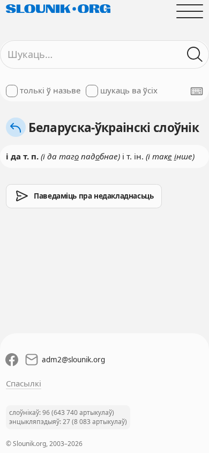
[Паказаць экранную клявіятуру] (196, 91)
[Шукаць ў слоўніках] (195, 54)
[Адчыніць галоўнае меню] (190, 11)
